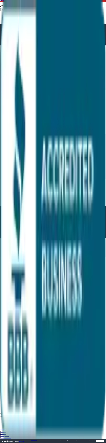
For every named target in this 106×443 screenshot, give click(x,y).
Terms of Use (21, 441)
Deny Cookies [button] (92, 440)
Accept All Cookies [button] (100, 440)
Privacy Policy (34, 440)
